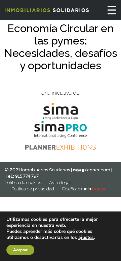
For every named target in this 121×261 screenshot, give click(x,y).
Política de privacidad (32, 188)
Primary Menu (112, 10)
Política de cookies (23, 182)
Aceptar (20, 250)
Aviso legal (60, 182)
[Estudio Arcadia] (91, 188)
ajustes (86, 238)
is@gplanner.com (91, 169)
